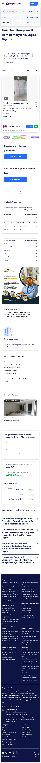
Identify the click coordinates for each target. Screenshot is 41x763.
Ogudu (6, 316)
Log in (33, 3)
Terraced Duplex (24, 58)
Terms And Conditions (9, 732)
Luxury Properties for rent (29, 661)
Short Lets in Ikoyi (26, 610)
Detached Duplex (10, 56)
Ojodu (12, 316)
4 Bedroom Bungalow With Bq (15, 103)
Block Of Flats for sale (8, 591)
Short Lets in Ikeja (26, 608)
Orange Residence (8, 608)
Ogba (29, 314)
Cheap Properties (10, 371)
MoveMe (5, 654)
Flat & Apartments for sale (10, 587)
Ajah (5, 312)
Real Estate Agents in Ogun (10, 638)
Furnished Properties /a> (13, 365)
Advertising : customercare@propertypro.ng (19, 717)
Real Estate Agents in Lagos (10, 631)
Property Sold (26, 732)
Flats (5, 226)
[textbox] (11, 17)
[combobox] (33, 11)
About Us (5, 727)
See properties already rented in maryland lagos (19, 380)
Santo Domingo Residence (10, 619)
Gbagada (23, 312)
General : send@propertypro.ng (16, 712)
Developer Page (27, 730)
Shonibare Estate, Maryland (29, 640)
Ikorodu (6, 314)
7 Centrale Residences (9, 626)
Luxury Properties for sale (29, 675)
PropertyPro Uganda (8, 742)
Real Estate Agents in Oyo (10, 636)
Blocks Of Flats (9, 54)
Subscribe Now (15, 157)
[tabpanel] (20, 88)
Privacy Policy (6, 734)
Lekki (17, 314)
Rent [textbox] (30, 11)
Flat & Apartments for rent (29, 587)
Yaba (27, 316)
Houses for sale (6, 589)
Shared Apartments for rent (29, 594)
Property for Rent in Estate (29, 680)
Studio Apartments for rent (29, 596)
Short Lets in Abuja (27, 606)
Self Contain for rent (27, 591)
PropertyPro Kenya (7, 737)
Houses (6, 229)
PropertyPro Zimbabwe (9, 739)
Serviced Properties (11, 362)
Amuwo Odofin (13, 312)
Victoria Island (20, 316)
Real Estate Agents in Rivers (10, 641)
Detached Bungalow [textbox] (30, 17)
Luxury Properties (10, 373)
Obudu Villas (6, 624)
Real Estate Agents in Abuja (10, 634)
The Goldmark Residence (10, 621)
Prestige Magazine (7, 657)
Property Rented (27, 734)
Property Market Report (9, 659)
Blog (3, 730)
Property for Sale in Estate (29, 677)
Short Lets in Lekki (26, 613)
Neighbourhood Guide (9, 652)
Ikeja (29, 312)
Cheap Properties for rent (29, 659)
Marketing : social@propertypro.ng (16, 714)
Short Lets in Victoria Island (29, 615)
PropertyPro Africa (7, 744)
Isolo (12, 314)
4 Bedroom (8, 46)
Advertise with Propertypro (10, 650)
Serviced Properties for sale (29, 664)
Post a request (15, 179)
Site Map (24, 737)
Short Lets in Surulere (28, 617)
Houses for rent (26, 599)
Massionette (23, 56)
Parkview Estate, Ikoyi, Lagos (30, 631)
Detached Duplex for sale (10, 594)
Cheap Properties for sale (29, 673)
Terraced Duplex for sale (9, 601)
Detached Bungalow (24, 54)
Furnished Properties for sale (30, 666)
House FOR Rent (26, 108)
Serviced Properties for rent (29, 650)
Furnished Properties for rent (30, 652)
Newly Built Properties (12, 368)
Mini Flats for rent (26, 589)
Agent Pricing (26, 727)
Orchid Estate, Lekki (27, 634)
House (6, 50)
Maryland (23, 314)
